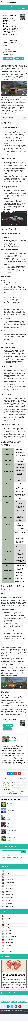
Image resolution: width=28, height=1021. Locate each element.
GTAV (4, 855)
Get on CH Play (19, 58)
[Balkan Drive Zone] (22, 20)
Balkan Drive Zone (20, 8)
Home (3, 6)
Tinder (22, 855)
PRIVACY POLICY (22, 1002)
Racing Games (11, 6)
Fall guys (8, 855)
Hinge (4, 857)
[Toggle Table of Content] (23, 117)
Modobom (25, 1011)
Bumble (14, 857)
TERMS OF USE (5, 1002)
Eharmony (9, 857)
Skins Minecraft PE (15, 855)
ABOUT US (13, 1002)
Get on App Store (8, 58)
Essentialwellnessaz (7, 860)
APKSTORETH (20, 857)
